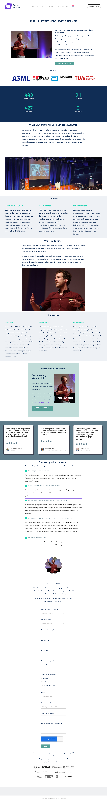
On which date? (46, 640)
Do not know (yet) (49, 685)
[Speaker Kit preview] (64, 375)
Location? (44, 650)
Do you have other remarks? (50, 723)
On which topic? (46, 619)
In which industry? (47, 630)
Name (43, 692)
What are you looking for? (50, 609)
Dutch (45, 682)
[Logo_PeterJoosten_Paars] (13, 4)
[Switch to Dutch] (73, 6)
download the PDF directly (40, 403)
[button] (53, 471)
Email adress (46, 703)
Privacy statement (61, 798)
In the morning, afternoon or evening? (50, 662)
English (45, 678)
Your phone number (47, 713)
